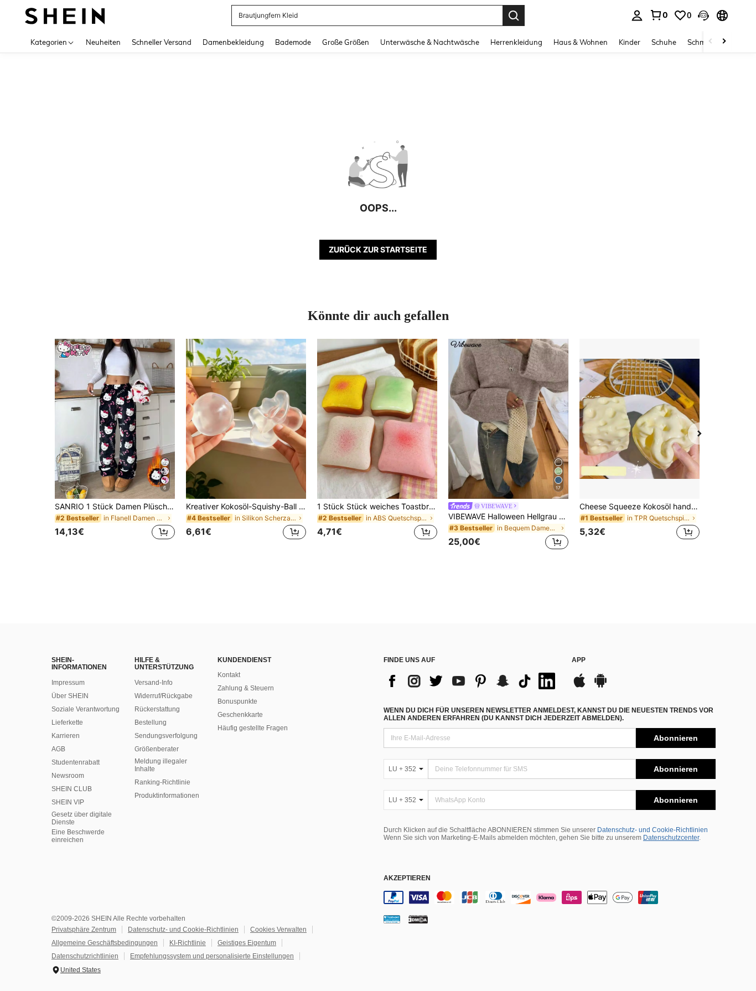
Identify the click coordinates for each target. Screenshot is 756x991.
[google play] (600, 686)
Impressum (68, 683)
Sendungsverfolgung (166, 736)
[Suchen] (514, 15)
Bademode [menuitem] (293, 42)
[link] (658, 15)
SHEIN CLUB (71, 789)
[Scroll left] (710, 42)
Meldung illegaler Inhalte (160, 765)
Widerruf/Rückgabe (163, 696)
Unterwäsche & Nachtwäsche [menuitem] (429, 42)
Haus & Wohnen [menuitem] (580, 42)
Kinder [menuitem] (629, 42)
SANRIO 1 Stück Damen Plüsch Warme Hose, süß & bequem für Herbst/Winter (115, 506)
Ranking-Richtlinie (162, 782)
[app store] (579, 686)
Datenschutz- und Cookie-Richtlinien (652, 830)
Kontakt (229, 675)
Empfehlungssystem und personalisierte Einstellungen (212, 956)
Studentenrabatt (75, 762)
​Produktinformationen (166, 795)
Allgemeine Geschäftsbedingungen (104, 943)
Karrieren (65, 736)
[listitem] (115, 446)
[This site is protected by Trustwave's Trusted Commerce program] (392, 919)
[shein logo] (65, 15)
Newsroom (67, 776)
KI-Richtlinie (187, 943)
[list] (472, 681)
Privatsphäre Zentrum (83, 929)
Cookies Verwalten (278, 929)
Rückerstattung (157, 709)
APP (579, 660)
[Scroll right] (724, 42)
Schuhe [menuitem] (663, 42)
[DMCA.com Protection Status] (418, 919)
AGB (58, 749)
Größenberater (156, 749)
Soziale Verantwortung (85, 709)
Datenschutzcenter (671, 838)
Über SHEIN (70, 696)
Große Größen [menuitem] (345, 42)
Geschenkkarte (240, 715)
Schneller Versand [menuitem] (161, 42)
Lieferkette (67, 722)
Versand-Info (153, 683)
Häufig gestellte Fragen (253, 728)
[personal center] (637, 15)
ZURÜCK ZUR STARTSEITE (378, 249)
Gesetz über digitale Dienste (81, 818)
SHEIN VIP (67, 802)
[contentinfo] (550, 897)
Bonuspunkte (237, 701)
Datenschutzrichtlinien (84, 956)
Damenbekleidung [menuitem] (233, 42)
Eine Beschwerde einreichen (78, 836)
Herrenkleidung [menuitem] (516, 42)
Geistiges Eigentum (247, 943)
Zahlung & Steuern (246, 688)
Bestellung (150, 722)
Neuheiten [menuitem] (103, 42)
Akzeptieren (407, 878)
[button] (703, 15)
